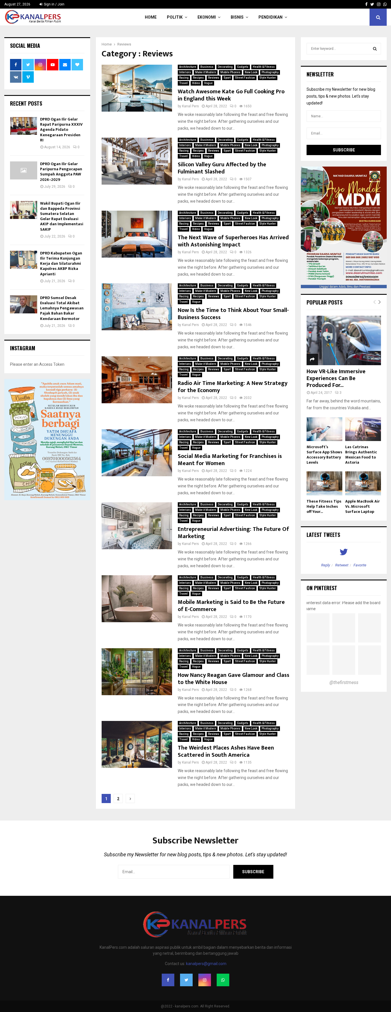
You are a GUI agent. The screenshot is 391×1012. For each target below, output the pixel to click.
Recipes (198, 77)
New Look (251, 72)
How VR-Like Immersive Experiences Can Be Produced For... (336, 378)
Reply (325, 565)
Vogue (208, 83)
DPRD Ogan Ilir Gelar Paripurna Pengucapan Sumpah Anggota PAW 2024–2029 (61, 172)
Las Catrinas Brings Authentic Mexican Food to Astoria (361, 455)
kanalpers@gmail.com (206, 963)
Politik (175, 17)
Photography (270, 72)
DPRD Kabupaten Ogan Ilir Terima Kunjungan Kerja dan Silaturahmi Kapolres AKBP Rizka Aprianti (61, 263)
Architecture (187, 66)
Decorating (225, 66)
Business (207, 66)
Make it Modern (205, 72)
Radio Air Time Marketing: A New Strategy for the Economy (232, 386)
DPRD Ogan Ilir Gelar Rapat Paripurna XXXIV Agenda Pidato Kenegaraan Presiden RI (61, 129)
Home (151, 17)
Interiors (185, 72)
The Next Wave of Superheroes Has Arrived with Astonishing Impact (233, 241)
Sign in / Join (53, 4)
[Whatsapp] (223, 980)
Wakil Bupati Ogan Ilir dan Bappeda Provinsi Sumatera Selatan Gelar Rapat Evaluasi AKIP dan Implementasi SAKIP (61, 216)
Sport (227, 77)
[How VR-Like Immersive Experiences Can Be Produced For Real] (344, 340)
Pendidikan (270, 17)
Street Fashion (245, 77)
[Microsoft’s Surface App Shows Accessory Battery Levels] (324, 429)
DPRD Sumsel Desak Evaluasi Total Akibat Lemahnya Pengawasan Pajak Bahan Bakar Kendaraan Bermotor (62, 308)
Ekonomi (207, 17)
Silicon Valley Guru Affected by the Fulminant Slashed (222, 168)
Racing (184, 77)
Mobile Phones (230, 72)
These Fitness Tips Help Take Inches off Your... (324, 506)
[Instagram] (204, 980)
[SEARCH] (375, 48)
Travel (183, 83)
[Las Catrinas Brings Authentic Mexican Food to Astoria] (363, 429)
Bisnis (237, 17)
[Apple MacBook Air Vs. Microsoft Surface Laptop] (363, 483)
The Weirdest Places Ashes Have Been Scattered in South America (226, 751)
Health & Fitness (264, 66)
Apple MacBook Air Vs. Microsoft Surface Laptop (362, 506)
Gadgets (242, 66)
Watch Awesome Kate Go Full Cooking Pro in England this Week (231, 95)
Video (196, 83)
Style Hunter (267, 77)
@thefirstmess (343, 682)
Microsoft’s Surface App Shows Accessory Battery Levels (324, 455)
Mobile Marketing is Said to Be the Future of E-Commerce (231, 605)
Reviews (213, 77)
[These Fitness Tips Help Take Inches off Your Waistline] (324, 483)
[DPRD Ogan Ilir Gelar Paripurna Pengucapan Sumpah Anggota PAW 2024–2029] (23, 170)
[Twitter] (186, 980)
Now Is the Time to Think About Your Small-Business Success (233, 313)
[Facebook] (168, 980)
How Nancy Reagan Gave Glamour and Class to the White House (233, 678)
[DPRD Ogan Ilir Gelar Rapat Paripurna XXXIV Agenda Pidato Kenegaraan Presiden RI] (23, 126)
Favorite (360, 565)
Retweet (341, 565)
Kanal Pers (190, 106)
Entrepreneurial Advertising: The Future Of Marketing (233, 532)
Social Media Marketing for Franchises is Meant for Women (230, 459)
